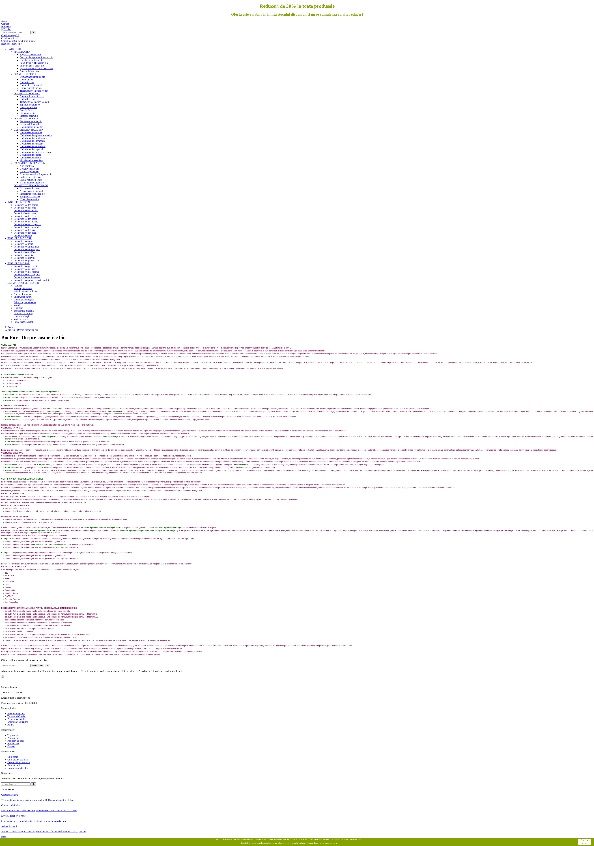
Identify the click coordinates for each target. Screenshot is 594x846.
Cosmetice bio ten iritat (25, 230)
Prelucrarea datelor (16, 719)
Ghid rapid (12, 757)
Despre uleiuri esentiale (18, 762)
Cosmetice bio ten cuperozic (27, 224)
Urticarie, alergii (21, 316)
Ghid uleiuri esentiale (17, 759)
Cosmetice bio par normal (26, 271)
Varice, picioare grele (24, 299)
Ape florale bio (27, 166)
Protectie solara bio (29, 115)
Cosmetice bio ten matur (25, 213)
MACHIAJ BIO (22, 51)
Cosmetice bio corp (23, 241)
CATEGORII (14, 49)
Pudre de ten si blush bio (32, 65)
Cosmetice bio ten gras (25, 207)
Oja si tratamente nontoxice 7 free (36, 68)
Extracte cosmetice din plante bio (36, 174)
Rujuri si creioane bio (30, 54)
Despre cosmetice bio (17, 768)
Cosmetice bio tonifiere (25, 252)
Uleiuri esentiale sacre (30, 154)
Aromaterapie (14, 765)
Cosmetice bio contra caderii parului (31, 280)
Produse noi (16, 43)
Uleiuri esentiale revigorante (33, 138)
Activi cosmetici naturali (31, 191)
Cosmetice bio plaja (23, 255)
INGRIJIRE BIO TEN (18, 202)
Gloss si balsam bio (29, 71)
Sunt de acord (584, 841)
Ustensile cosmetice (29, 199)
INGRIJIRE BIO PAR (18, 263)
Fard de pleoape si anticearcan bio (36, 57)
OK (33, 32)
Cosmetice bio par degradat (27, 274)
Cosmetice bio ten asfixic (26, 210)
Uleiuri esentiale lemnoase (32, 141)
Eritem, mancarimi (23, 296)
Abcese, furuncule (22, 294)
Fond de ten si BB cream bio (34, 63)
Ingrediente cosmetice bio (32, 193)
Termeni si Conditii (16, 716)
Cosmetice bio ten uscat (25, 218)
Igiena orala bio (27, 113)
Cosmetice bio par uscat (25, 266)
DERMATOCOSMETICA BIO (23, 283)
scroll (3, 836)
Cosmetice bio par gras (25, 269)
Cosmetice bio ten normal (26, 205)
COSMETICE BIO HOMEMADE (31, 185)
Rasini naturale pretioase (32, 182)
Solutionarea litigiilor (17, 722)
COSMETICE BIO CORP (27, 93)
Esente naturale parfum (31, 180)
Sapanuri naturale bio (30, 104)
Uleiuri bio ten (27, 82)
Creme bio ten (27, 79)
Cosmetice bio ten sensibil (26, 227)
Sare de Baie (26, 110)
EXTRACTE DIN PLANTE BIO (30, 163)
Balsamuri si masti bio (30, 124)
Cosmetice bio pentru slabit (27, 260)
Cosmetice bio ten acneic (26, 221)
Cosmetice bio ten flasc (25, 216)
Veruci (17, 305)
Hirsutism (18, 308)
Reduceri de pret (15, 740)
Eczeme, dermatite (23, 288)
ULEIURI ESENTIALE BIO (28, 129)
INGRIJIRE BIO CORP (19, 238)
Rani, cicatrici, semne (24, 322)
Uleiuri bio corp (27, 99)
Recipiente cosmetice (30, 196)
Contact (11, 746)
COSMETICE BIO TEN (26, 74)
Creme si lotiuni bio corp (32, 96)
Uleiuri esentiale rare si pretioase (35, 152)
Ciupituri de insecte (23, 313)
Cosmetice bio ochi (23, 235)
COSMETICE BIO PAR (26, 118)
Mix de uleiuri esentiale (31, 160)
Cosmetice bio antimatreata (27, 277)
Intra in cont (29, 41)
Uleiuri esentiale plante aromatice (36, 135)
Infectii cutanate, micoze (25, 291)
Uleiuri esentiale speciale (32, 149)
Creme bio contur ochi (31, 85)
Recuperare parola (16, 713)
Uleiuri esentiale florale (31, 132)
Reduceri (5, 43)
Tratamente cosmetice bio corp (35, 102)
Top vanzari (13, 735)
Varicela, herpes (21, 319)
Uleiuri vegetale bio (29, 168)
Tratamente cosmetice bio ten (34, 90)
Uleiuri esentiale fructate (31, 143)
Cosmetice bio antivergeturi (27, 249)
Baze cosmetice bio (29, 188)
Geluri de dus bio (28, 107)
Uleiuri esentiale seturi (30, 157)
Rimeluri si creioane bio (31, 60)
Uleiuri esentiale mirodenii (32, 146)
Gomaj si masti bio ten (31, 88)
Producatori (13, 743)
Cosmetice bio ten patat (25, 232)
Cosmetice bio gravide (24, 257)
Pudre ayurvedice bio (30, 177)
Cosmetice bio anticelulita (26, 246)
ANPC (10, 724)
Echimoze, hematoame (25, 302)
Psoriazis (18, 285)
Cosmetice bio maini (24, 244)
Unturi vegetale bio (29, 171)
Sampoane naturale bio (31, 121)
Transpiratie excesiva (24, 310)
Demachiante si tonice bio (32, 76)
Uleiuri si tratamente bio (31, 127)
